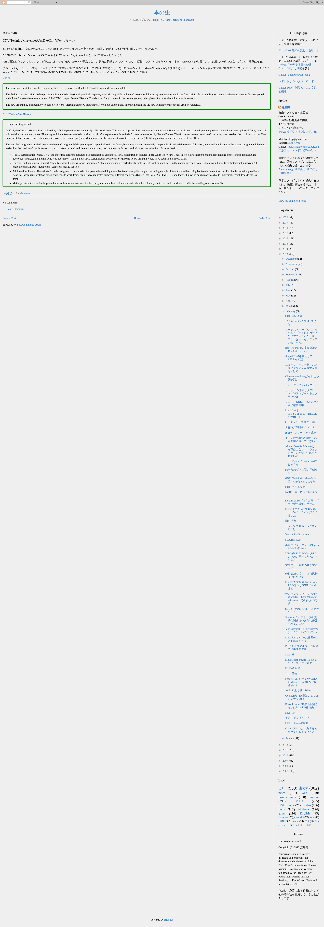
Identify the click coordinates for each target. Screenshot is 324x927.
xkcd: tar (289, 712)
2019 (285, 222)
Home (137, 218)
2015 (285, 243)
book (281, 809)
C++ (282, 788)
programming (287, 797)
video (307, 805)
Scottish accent (293, 539)
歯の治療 (290, 520)
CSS (307, 821)
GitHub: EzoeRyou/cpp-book (294, 74)
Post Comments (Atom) (29, 224)
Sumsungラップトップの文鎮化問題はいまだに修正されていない (301, 620)
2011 (285, 750)
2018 (285, 227)
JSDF (281, 821)
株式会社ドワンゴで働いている (297, 131)
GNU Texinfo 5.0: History (17, 114)
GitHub (155, 19)
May (288, 295)
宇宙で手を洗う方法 (297, 717)
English (305, 813)
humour (314, 797)
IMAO (298, 801)
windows (303, 809)
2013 (285, 254)
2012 (285, 744)
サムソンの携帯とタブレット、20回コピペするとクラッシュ (301, 393)
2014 (285, 248)
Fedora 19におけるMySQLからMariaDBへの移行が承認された (301, 682)
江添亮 (286, 107)
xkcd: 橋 (289, 654)
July (288, 285)
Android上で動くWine (297, 690)
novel (285, 825)
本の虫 (162, 12)
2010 (285, 755)
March (289, 306)
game (281, 813)
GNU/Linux (286, 805)
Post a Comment (15, 209)
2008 (285, 765)
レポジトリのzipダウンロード (296, 81)
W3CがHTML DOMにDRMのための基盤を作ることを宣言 (301, 556)
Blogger (168, 919)
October (290, 269)
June (288, 290)
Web (304, 793)
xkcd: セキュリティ (296, 486)
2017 (285, 233)
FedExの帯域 (292, 668)
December (291, 258)
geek (294, 825)
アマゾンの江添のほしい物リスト (298, 50)
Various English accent (297, 534)
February (291, 311)
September (292, 274)
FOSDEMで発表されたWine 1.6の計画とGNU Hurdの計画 (301, 585)
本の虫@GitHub (169, 19)
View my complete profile (292, 200)
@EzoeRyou (187, 19)
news (27, 193)
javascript (299, 817)
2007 (285, 771)
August (290, 279)
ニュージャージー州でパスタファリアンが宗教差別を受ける (301, 368)
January (290, 738)
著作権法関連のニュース (300, 427)
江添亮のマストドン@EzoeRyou (297, 150)
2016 (285, 238)
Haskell (304, 825)
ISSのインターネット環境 (300, 432)
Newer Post (9, 218)
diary (303, 788)
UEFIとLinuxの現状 (296, 723)
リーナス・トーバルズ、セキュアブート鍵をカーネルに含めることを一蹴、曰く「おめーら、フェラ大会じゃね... (301, 336)
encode (294, 821)
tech (311, 817)
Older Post (264, 218)
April (289, 300)
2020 (285, 217)
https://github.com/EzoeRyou (303, 146)
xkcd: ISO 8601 (293, 315)
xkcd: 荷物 (291, 673)
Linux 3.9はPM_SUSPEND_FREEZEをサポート (301, 413)
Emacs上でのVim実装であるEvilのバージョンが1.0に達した (301, 512)
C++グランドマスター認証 (301, 422)
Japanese (283, 817)
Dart (317, 821)
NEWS (6, 78)
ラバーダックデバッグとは (301, 385)
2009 (285, 760)
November (292, 264)
